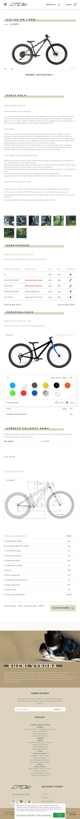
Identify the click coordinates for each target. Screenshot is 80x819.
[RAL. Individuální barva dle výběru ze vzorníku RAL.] (56, 393)
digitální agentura (69, 812)
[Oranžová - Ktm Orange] (67, 385)
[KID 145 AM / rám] (40, 49)
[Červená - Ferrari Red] (23, 393)
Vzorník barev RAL (38, 326)
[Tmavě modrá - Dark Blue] (34, 393)
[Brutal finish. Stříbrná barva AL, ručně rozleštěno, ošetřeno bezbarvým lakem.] (45, 393)
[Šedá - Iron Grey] (34, 385)
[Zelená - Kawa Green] (12, 393)
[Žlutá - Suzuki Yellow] (45, 385)
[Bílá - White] (23, 385)
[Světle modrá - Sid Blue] (12, 385)
